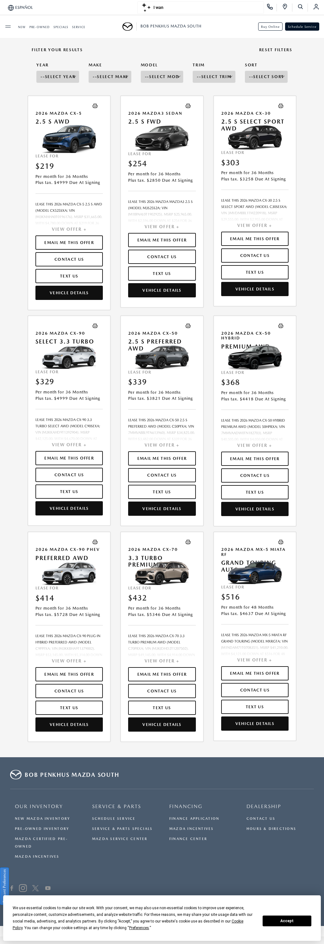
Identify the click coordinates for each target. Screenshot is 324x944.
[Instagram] (23, 889)
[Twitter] (35, 889)
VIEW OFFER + (69, 229)
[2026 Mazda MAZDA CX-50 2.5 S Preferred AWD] (162, 357)
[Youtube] (48, 889)
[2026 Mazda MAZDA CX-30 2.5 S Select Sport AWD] (255, 137)
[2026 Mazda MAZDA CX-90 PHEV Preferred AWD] (69, 573)
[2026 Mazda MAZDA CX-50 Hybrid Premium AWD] (255, 357)
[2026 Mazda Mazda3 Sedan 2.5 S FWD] (162, 138)
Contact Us (260, 819)
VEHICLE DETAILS (69, 292)
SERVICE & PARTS (116, 806)
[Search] (302, 7)
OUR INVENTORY (39, 806)
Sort (251, 65)
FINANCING (185, 806)
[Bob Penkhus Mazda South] (129, 26)
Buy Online (270, 26)
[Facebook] (12, 889)
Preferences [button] (139, 928)
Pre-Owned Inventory (42, 829)
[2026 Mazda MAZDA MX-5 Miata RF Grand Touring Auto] (255, 572)
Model (149, 65)
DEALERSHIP (263, 806)
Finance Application (194, 819)
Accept (287, 921)
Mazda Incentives (37, 857)
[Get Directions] (287, 7)
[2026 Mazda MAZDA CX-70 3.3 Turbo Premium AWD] (162, 573)
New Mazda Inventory (42, 819)
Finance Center (188, 839)
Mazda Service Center (119, 839)
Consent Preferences (4, 886)
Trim (199, 65)
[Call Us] (272, 7)
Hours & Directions (271, 829)
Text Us (69, 276)
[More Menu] (8, 26)
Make (95, 65)
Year (42, 65)
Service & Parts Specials (122, 829)
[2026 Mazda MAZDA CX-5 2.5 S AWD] (69, 139)
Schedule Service (302, 26)
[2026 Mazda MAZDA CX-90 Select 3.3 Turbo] (69, 357)
